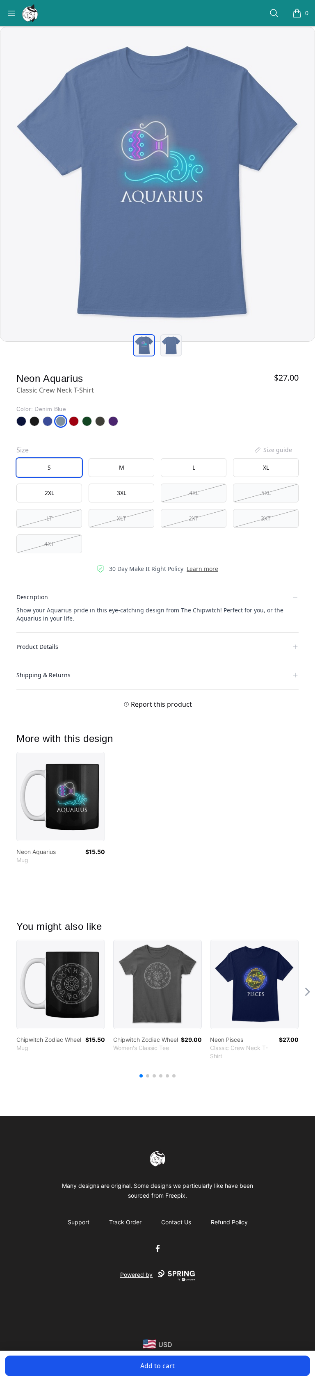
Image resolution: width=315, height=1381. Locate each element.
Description (32, 597)
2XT (194, 518)
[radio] (49, 467)
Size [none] (22, 449)
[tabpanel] (157, 184)
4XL (194, 493)
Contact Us (176, 1222)
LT (49, 518)
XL (266, 467)
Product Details (37, 647)
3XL (121, 493)
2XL (49, 493)
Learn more (202, 569)
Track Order (125, 1222)
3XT (266, 518)
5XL (266, 493)
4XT (49, 544)
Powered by (136, 1274)
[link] (61, 796)
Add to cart (157, 1365)
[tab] (144, 345)
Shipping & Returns (43, 675)
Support (78, 1222)
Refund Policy (229, 1222)
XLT (121, 518)
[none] (272, 450)
